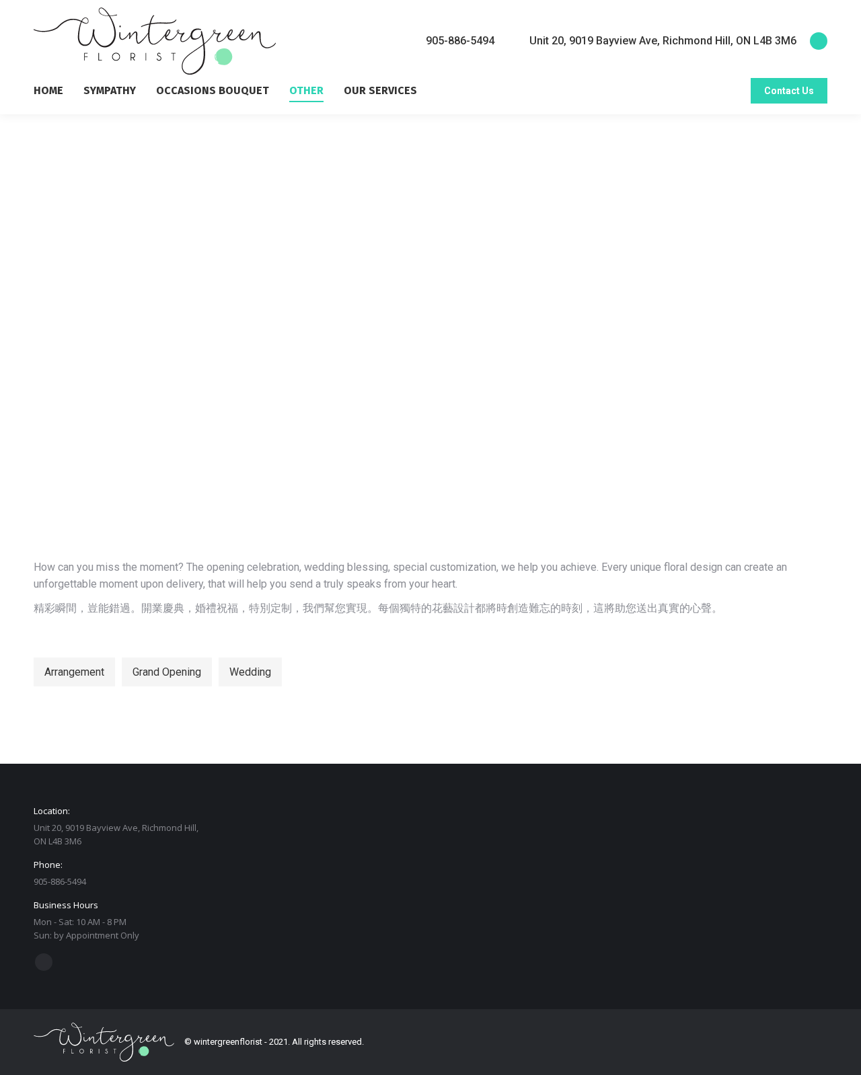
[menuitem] (58, 91)
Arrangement (74, 672)
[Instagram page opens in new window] (818, 41)
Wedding (250, 672)
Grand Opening (167, 672)
